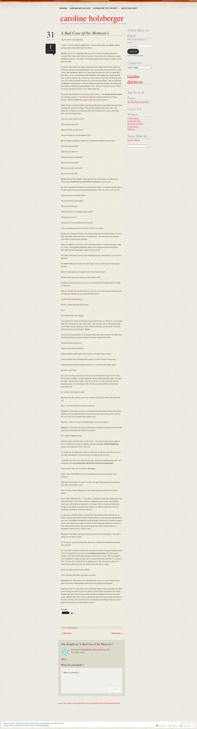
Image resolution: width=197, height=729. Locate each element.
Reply (64, 659)
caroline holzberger (92, 17)
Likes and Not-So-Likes (80, 8)
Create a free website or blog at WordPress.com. (73, 703)
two (90, 100)
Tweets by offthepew (133, 140)
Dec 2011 (51, 35)
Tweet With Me (137, 136)
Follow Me (133, 51)
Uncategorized (72, 627)
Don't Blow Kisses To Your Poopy (138, 102)
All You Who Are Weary (135, 124)
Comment (51, 48)
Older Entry (66, 633)
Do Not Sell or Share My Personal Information (105, 703)
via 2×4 (79, 299)
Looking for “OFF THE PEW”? (105, 8)
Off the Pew (131, 129)
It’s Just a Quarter (133, 118)
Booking (63, 8)
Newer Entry (116, 633)
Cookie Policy (45, 725)
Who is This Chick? (129, 8)
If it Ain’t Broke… (133, 126)
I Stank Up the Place (134, 121)
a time (85, 100)
